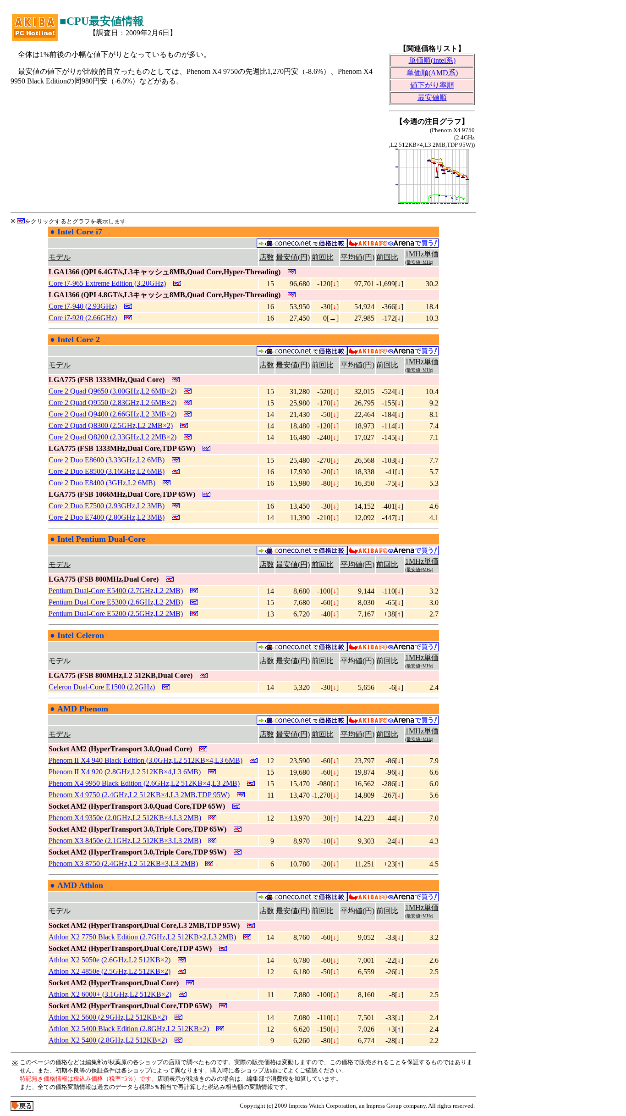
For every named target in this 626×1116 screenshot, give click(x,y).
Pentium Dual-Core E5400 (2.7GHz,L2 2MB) (116, 590)
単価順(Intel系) (432, 60)
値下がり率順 (432, 85)
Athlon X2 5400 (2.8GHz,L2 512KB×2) (108, 1040)
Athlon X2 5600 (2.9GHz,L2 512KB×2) (108, 1017)
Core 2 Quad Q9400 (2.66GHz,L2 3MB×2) (112, 414)
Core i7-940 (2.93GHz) (83, 306)
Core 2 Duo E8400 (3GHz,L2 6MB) (102, 483)
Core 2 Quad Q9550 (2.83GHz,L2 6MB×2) (112, 402)
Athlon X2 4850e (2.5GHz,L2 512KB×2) (109, 971)
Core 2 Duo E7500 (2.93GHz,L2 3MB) (107, 506)
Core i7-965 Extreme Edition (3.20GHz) (107, 283)
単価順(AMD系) (432, 73)
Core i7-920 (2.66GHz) (83, 318)
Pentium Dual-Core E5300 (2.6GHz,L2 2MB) (116, 602)
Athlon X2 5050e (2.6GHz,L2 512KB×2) (109, 960)
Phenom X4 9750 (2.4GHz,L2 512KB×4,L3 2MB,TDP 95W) (139, 795)
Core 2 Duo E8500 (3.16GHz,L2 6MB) (107, 471)
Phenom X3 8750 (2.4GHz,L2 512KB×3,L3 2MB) (123, 863)
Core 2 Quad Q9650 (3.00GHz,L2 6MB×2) (112, 391)
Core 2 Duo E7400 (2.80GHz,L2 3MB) (107, 517)
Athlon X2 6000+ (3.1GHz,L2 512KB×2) (110, 994)
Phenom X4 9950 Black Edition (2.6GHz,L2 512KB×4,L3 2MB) (144, 783)
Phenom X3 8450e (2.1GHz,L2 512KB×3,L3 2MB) (125, 840)
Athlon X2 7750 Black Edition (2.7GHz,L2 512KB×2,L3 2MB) (142, 937)
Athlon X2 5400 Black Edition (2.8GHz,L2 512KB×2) (129, 1029)
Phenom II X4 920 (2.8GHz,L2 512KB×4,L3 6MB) (125, 772)
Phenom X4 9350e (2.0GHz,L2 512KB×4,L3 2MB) (125, 818)
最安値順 (432, 97)
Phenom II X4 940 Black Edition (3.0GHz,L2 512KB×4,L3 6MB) (145, 760)
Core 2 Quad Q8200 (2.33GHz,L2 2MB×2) (112, 437)
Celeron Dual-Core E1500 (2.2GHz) (102, 687)
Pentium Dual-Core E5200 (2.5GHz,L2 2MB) (116, 613)
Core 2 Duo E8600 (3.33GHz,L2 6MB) (107, 460)
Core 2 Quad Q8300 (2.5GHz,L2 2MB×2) (111, 425)
